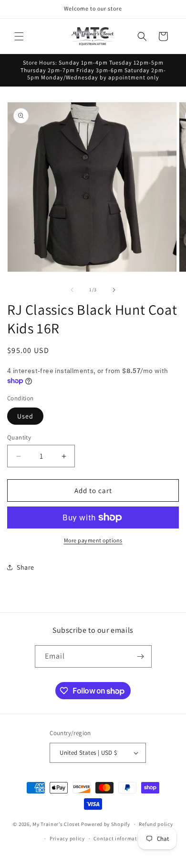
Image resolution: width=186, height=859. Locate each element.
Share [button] (25, 567)
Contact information (119, 838)
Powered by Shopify (105, 824)
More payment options (93, 540)
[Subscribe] (140, 656)
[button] (19, 36)
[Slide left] (72, 289)
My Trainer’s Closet (56, 824)
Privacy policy (67, 838)
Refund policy (156, 824)
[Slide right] (113, 289)
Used (25, 416)
